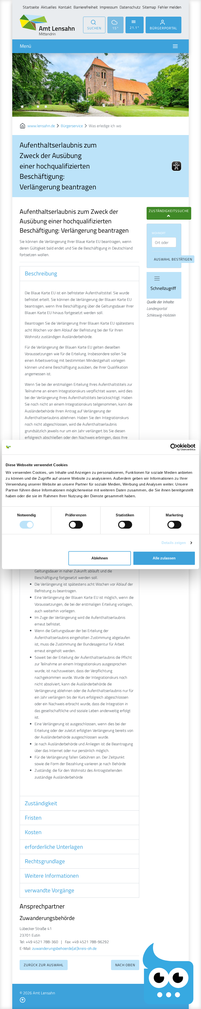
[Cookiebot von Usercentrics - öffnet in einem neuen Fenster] (173, 447)
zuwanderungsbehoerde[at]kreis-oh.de (64, 948)
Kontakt (65, 7)
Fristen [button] (33, 818)
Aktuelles (48, 7)
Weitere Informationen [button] (52, 876)
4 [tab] (46, 106)
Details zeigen (174, 543)
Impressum (109, 7)
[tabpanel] (100, 85)
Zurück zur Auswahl (43, 964)
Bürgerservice (72, 126)
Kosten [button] (33, 832)
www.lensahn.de (41, 126)
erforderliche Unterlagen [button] (54, 847)
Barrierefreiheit (86, 7)
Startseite (31, 7)
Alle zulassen (164, 558)
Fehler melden (169, 7)
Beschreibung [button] (41, 273)
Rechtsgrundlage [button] (45, 861)
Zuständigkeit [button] (41, 803)
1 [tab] (22, 106)
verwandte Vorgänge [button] (49, 890)
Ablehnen (99, 558)
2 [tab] (30, 106)
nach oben (125, 964)
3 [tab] (38, 106)
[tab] (79, 273)
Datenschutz (130, 7)
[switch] (76, 525)
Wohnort (158, 233)
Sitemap (149, 7)
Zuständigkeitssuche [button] (169, 210)
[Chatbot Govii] (168, 974)
